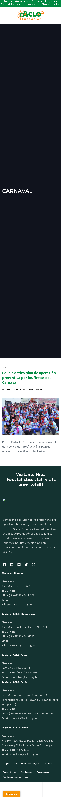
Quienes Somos (9, 772)
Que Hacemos (26, 772)
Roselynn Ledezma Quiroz (13, 390)
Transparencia (43, 772)
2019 (4, 367)
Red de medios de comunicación (16, 777)
